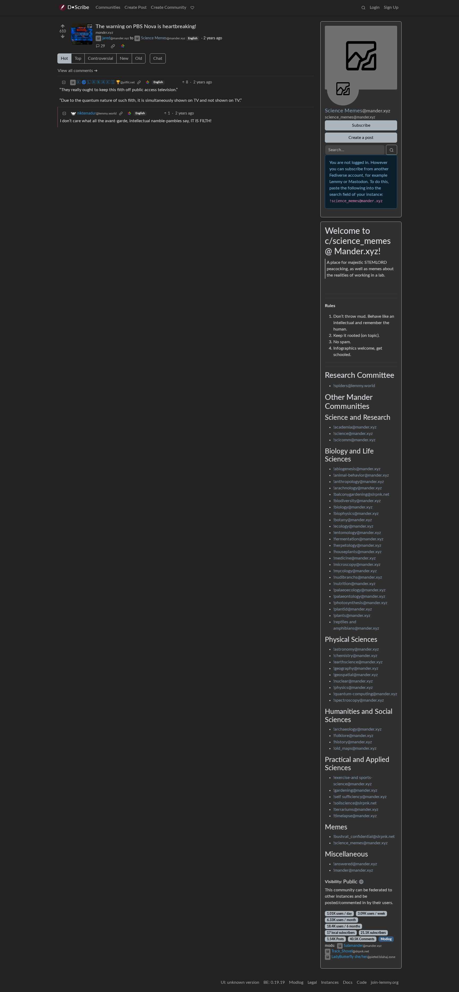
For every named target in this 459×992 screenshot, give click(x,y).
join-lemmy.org (384, 982)
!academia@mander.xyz (354, 427)
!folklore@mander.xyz (353, 736)
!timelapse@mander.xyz (355, 816)
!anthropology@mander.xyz (358, 482)
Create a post (360, 137)
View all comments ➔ (77, 71)
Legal (312, 982)
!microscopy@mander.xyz (356, 564)
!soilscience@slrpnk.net (355, 803)
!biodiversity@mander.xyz (357, 501)
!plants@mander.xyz (351, 615)
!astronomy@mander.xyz (356, 649)
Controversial (100, 58)
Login (375, 7)
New (124, 58)
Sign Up (391, 7)
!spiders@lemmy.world (354, 386)
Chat (157, 58)
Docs (347, 982)
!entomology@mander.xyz (357, 533)
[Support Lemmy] (192, 7)
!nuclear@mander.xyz (353, 681)
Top (78, 58)
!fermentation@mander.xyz (358, 539)
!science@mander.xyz (353, 433)
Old (138, 58)
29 (103, 46)
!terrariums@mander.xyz (355, 809)
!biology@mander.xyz (352, 507)
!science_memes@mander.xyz (360, 843)
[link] (112, 46)
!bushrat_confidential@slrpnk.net (364, 836)
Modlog (386, 939)
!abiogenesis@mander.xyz (356, 469)
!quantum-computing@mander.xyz (365, 694)
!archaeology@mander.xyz (357, 729)
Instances (330, 982)
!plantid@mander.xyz (352, 609)
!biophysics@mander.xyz (356, 513)
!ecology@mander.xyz (353, 526)
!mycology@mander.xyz (355, 571)
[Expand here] (81, 34)
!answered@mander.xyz (355, 864)
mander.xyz (104, 33)
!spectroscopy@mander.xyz (358, 700)
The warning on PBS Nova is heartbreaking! (146, 26)
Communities (108, 7)
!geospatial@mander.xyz (355, 675)
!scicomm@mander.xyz (354, 440)
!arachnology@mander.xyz (357, 488)
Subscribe (361, 125)
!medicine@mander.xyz (354, 558)
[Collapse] (64, 82)
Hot (64, 58)
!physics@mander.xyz (353, 687)
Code (362, 982)
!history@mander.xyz (352, 742)
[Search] (363, 7)
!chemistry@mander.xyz (355, 656)
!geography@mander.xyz (355, 668)
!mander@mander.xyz (353, 870)
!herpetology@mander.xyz (357, 545)
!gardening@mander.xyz (355, 790)
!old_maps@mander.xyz (354, 748)
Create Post (136, 7)
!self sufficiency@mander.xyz (359, 797)
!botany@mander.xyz (352, 520)
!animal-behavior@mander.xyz (361, 475)
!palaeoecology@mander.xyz (359, 590)
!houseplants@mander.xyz (357, 552)
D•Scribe (78, 7)
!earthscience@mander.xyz (357, 662)
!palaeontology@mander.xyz (359, 596)
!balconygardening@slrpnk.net (361, 494)
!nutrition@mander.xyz (354, 584)
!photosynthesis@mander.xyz (360, 603)
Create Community (168, 7)
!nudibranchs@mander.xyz (357, 577)
